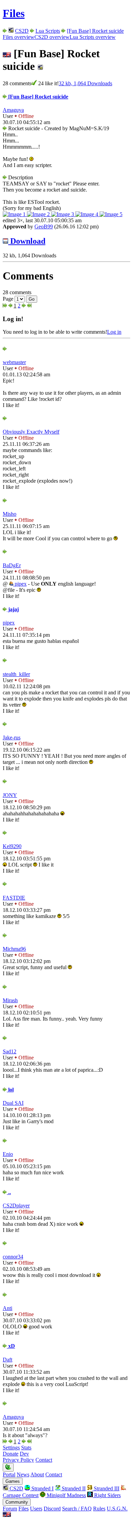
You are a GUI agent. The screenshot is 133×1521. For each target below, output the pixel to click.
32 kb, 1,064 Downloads (85, 83)
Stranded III (105, 1488)
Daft (7, 1359)
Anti (7, 1308)
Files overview (18, 37)
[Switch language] (7, 1515)
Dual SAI (13, 1103)
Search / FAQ (77, 1508)
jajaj (13, 609)
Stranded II (73, 1488)
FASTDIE (14, 898)
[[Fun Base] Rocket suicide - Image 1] (15, 214)
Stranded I (42, 1488)
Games (12, 1481)
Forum (10, 1508)
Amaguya (13, 110)
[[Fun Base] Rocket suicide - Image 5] (111, 214)
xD (11, 1346)
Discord (52, 1508)
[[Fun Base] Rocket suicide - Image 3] (63, 214)
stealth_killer (16, 674)
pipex (20, 584)
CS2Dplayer (16, 1205)
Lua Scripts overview (93, 37)
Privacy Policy (18, 1460)
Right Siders (107, 1495)
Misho (9, 514)
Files (14, 13)
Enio (8, 1154)
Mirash (10, 1000)
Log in (114, 332)
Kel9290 (12, 846)
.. (9, 1192)
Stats (26, 1447)
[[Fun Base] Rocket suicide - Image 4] (87, 214)
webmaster (14, 362)
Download (26, 241)
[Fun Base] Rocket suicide (95, 31)
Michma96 (14, 949)
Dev (24, 1454)
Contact (43, 1460)
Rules (99, 1508)
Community (16, 1502)
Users (36, 1508)
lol (10, 1090)
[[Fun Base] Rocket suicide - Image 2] (39, 214)
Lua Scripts (47, 31)
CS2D (22, 31)
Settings (11, 1447)
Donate (10, 1454)
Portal (9, 1474)
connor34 (13, 1257)
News (23, 1474)
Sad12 (9, 1051)
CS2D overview (52, 37)
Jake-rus (11, 737)
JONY (10, 795)
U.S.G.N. (117, 1508)
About (37, 1474)
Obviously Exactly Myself (31, 432)
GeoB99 (43, 226)
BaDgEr (12, 565)
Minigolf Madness (65, 1495)
